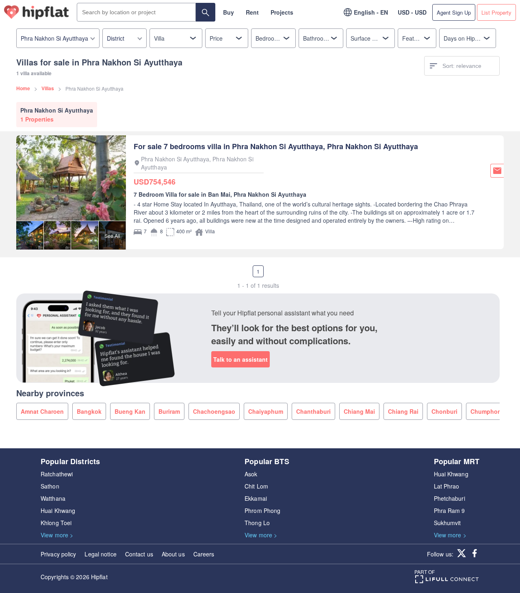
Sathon (50, 486)
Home (23, 88)
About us (173, 554)
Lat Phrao (446, 486)
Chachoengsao (214, 411)
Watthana (53, 498)
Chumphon (485, 411)
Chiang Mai (359, 411)
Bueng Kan (130, 411)
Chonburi (444, 411)
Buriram (169, 411)
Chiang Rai (403, 411)
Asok (251, 474)
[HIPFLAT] (36, 12)
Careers (203, 554)
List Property (496, 12)
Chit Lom (256, 486)
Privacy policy (58, 554)
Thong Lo (257, 523)
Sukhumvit (447, 523)
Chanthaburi (313, 411)
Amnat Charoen (42, 411)
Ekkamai (256, 498)
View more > (57, 535)
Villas (47, 88)
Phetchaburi (449, 498)
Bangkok (89, 411)
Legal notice (100, 554)
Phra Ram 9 (449, 510)
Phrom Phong (262, 510)
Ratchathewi (57, 474)
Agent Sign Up (454, 12)
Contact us (139, 554)
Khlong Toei (56, 523)
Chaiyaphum (265, 411)
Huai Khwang (58, 510)
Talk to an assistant (240, 359)
